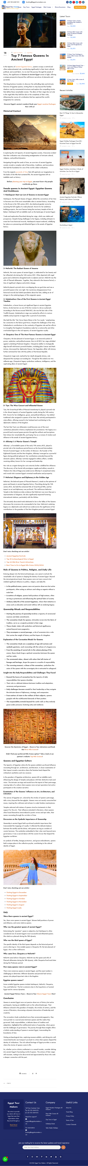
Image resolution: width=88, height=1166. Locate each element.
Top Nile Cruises (36, 756)
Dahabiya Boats (50, 1124)
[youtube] (80, 2)
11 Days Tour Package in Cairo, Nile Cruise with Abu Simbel (75, 55)
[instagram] (83, 2)
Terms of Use (70, 1120)
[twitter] (77, 2)
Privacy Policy (70, 1116)
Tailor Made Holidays (52, 1128)
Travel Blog (69, 1112)
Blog (68, 7)
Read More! (13, 1125)
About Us (68, 1108)
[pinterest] (73, 2)
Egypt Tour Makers (18, 52)
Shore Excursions (60, 7)
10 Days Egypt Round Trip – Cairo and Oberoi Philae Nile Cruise (75, 67)
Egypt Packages (36, 7)
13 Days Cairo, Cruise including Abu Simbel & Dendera (74, 22)
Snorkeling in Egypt (66, 225)
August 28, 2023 (66, 174)
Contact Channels (71, 1124)
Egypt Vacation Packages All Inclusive (54, 1108)
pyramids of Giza (22, 172)
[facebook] (67, 2)
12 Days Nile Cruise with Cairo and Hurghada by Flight (74, 44)
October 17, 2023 (66, 146)
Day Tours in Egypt (51, 1120)
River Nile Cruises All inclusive (52, 1114)
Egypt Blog (29, 52)
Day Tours (26, 7)
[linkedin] (70, 2)
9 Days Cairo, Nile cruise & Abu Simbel (75, 80)
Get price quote (80, 7)
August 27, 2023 (66, 202)
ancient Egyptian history (24, 67)
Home (19, 7)
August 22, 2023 (66, 228)
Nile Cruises (47, 7)
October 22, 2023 (66, 118)
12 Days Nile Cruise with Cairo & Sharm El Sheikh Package (74, 33)
